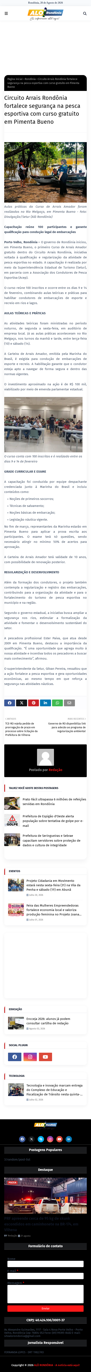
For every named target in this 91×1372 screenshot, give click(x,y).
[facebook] (14, 1057)
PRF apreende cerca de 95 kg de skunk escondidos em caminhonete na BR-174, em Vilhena (41, 1224)
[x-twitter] (31, 1139)
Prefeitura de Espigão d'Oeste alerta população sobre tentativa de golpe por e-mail (53, 821)
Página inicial (15, 79)
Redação (55, 770)
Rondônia (30, 79)
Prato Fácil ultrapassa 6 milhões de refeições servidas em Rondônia (54, 801)
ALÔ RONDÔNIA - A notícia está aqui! (57, 1365)
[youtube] (45, 1057)
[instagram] (30, 1057)
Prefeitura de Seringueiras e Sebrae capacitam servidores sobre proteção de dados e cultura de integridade (51, 840)
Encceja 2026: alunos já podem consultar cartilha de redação (48, 1021)
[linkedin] (69, 1139)
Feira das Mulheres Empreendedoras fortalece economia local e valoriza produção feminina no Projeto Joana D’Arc (52, 910)
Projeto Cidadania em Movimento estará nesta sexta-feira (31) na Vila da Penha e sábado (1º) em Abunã (53, 885)
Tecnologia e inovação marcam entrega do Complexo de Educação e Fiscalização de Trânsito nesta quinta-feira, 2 (54, 1090)
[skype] (41, 1139)
